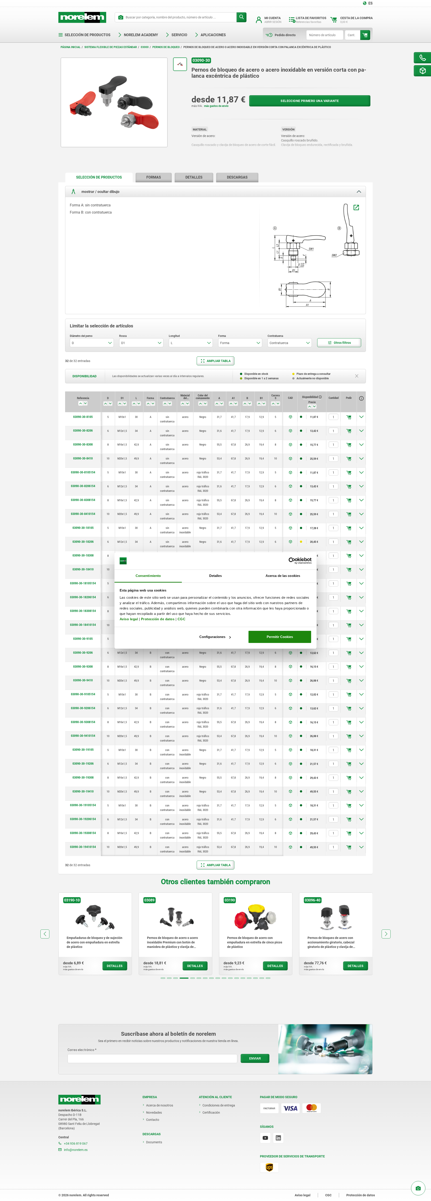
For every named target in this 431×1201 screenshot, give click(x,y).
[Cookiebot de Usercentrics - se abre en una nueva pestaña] (292, 561)
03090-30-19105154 (83, 805)
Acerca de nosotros (159, 1105)
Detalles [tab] (215, 576)
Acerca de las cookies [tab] (283, 576)
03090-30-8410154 (83, 514)
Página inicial (71, 47)
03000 (145, 47)
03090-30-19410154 (83, 847)
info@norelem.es (75, 1150)
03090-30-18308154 (83, 611)
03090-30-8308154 (83, 500)
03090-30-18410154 (83, 625)
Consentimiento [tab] (148, 576)
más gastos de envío (216, 106)
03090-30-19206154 (83, 819)
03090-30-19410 (83, 791)
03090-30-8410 (83, 458)
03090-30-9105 (83, 638)
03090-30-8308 (83, 444)
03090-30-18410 (83, 569)
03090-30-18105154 (83, 583)
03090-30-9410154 (83, 735)
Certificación (211, 1112)
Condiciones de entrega (218, 1105)
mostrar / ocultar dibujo (100, 192)
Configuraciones (212, 637)
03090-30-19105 (83, 749)
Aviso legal (129, 619)
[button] (163, 978)
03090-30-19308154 (83, 833)
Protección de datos (158, 619)
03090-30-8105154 (83, 472)
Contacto (152, 1120)
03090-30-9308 (83, 666)
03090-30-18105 (83, 528)
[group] (95, 933)
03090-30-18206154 (83, 597)
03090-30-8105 (83, 417)
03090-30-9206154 (83, 708)
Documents (154, 1142)
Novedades (154, 1112)
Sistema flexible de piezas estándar (110, 47)
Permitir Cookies (280, 637)
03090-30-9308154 (83, 722)
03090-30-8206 (83, 430)
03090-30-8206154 (83, 486)
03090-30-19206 (83, 763)
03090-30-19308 (83, 777)
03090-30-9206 (83, 652)
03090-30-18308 (83, 555)
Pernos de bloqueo (166, 47)
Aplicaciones (213, 35)
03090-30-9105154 (83, 694)
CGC (182, 619)
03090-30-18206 (83, 541)
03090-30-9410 (83, 680)
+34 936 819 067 (75, 1143)
